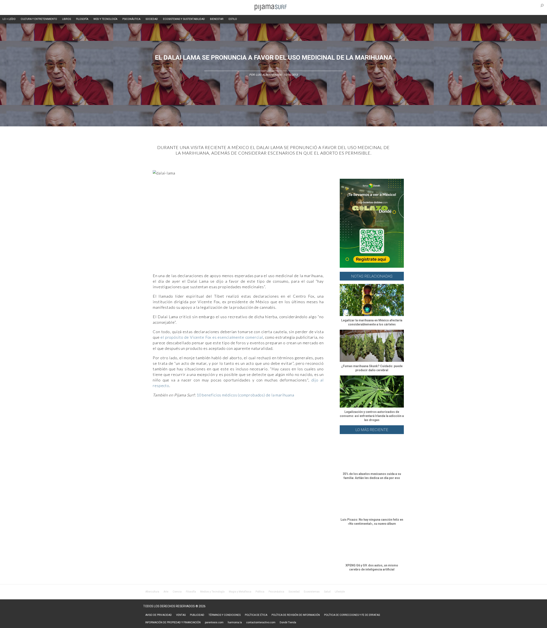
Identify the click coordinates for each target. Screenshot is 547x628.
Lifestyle (340, 591)
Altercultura (152, 591)
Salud (327, 591)
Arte (165, 591)
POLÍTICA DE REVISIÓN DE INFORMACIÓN (296, 614)
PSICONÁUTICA (131, 19)
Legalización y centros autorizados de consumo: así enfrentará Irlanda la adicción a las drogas (372, 416)
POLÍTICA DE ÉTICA (256, 614)
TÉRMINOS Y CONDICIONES (225, 614)
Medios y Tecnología (212, 591)
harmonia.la (235, 622)
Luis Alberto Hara (268, 74)
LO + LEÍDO (9, 19)
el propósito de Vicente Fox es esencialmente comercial (211, 337)
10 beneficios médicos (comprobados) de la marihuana (245, 395)
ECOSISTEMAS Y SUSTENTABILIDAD (184, 19)
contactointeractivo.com (260, 622)
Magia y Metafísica (240, 591)
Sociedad (294, 591)
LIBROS (66, 19)
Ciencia (177, 591)
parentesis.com (214, 622)
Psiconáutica (276, 591)
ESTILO (233, 19)
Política (260, 591)
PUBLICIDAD (197, 614)
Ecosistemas (312, 591)
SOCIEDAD (152, 19)
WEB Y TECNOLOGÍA (105, 19)
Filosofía (191, 591)
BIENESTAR (217, 19)
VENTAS (181, 614)
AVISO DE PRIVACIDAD (158, 614)
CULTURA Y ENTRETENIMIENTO (39, 19)
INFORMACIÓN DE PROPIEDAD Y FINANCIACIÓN (173, 622)
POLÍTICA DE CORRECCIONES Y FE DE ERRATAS (352, 614)
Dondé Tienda (288, 622)
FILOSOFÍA (82, 19)
